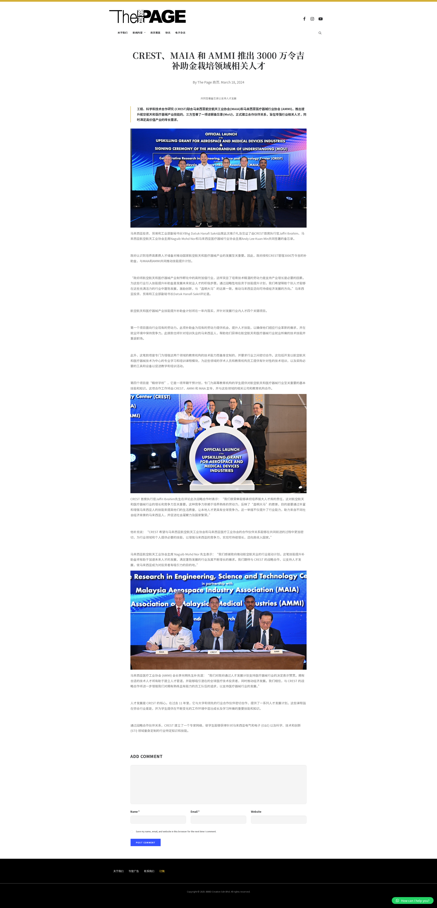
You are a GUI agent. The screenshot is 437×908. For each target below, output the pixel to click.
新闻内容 (138, 32)
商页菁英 (155, 32)
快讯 (167, 32)
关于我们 (123, 32)
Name (135, 811)
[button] (413, 900)
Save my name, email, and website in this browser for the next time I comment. (176, 831)
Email (195, 811)
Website (256, 811)
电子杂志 (180, 32)
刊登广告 (134, 871)
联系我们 (149, 871)
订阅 (162, 871)
